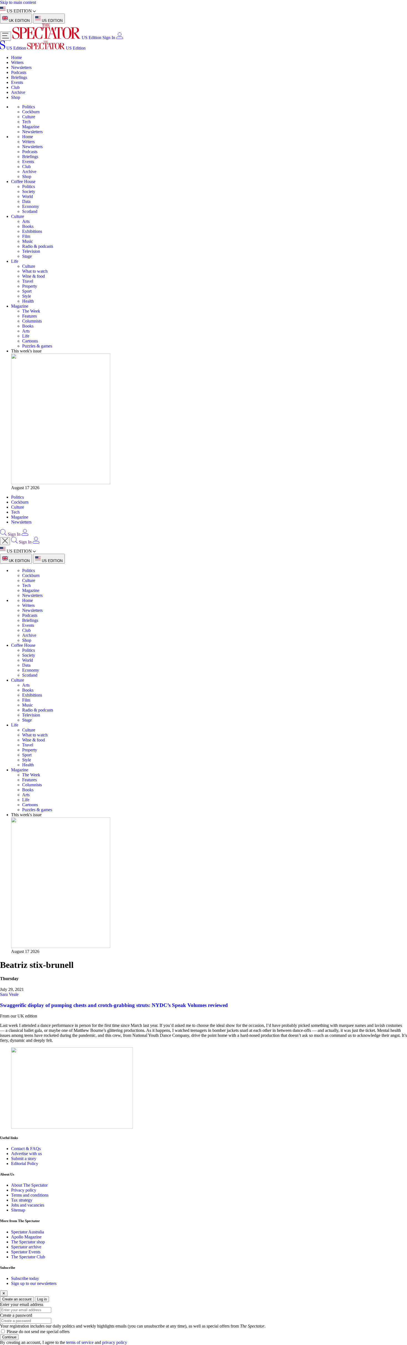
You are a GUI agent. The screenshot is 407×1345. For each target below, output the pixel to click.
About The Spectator (29, 1185)
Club (15, 87)
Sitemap (18, 1210)
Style (26, 296)
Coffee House (23, 181)
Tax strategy (21, 1200)
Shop (15, 97)
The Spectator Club (28, 1256)
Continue (9, 1337)
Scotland (29, 211)
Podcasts (18, 72)
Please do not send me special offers (38, 1331)
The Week (31, 311)
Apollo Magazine (26, 1237)
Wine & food (33, 276)
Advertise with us (26, 1153)
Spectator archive (26, 1246)
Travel (27, 281)
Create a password (16, 1315)
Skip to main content (18, 2)
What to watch (35, 271)
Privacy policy (23, 1190)
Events (17, 82)
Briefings (19, 77)
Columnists (32, 321)
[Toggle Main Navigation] (5, 36)
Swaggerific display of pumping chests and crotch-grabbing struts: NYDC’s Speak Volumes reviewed (114, 1005)
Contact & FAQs (26, 1148)
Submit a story (23, 1158)
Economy (30, 206)
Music (27, 241)
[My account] (119, 37)
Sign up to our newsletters (33, 1283)
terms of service (80, 1342)
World (27, 196)
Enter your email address (21, 1304)
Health (28, 301)
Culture (28, 116)
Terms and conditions (29, 1195)
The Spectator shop (28, 1242)
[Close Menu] (5, 541)
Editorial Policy (24, 1163)
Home (16, 57)
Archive (18, 92)
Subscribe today (25, 1278)
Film (26, 236)
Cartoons (30, 341)
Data (26, 201)
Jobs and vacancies (27, 1205)
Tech (26, 121)
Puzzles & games (37, 346)
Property (29, 286)
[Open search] (3, 534)
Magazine (30, 126)
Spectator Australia (27, 1232)
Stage (27, 256)
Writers (17, 62)
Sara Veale (9, 994)
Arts (26, 221)
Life (14, 261)
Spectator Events (25, 1251)
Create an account (17, 1299)
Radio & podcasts (37, 246)
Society (28, 191)
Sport (27, 291)
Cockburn (31, 111)
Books (28, 226)
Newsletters (21, 67)
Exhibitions (32, 231)
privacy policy (114, 1342)
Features (29, 316)
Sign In (108, 37)
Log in (42, 1299)
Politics (28, 106)
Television (31, 251)
